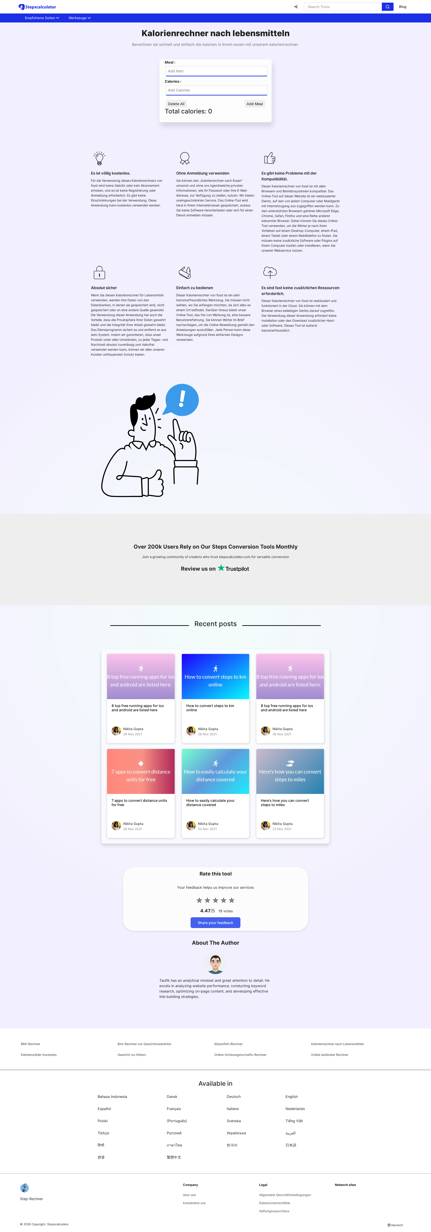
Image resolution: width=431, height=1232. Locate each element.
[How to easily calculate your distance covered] (215, 771)
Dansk (172, 1096)
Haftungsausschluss (274, 1211)
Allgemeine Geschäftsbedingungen (285, 1195)
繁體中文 (174, 1157)
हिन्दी (101, 1145)
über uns (189, 1195)
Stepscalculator (58, 1224)
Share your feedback (215, 922)
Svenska (234, 1121)
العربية (290, 1133)
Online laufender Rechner (329, 1055)
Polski (103, 1121)
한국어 (232, 1145)
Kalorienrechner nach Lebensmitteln (337, 1044)
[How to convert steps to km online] (215, 676)
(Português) (177, 1121)
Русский (174, 1133)
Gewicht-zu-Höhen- (132, 1055)
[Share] (295, 6)
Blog (402, 6)
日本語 (291, 1145)
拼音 (101, 1157)
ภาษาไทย (174, 1145)
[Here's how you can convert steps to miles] (290, 771)
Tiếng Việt (294, 1121)
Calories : (173, 81)
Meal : (170, 62)
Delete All (176, 104)
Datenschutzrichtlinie (274, 1203)
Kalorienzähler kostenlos (39, 1055)
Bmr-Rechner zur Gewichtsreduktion (144, 1044)
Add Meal (255, 104)
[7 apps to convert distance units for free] (141, 771)
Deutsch (234, 1096)
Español (104, 1108)
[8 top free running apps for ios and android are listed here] (141, 676)
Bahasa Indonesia (112, 1096)
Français (174, 1108)
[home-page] (37, 7)
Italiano (233, 1108)
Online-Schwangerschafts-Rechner (240, 1055)
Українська (236, 1133)
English (292, 1096)
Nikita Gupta (133, 729)
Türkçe (103, 1133)
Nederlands (295, 1108)
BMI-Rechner (30, 1044)
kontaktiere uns (194, 1203)
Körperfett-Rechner (228, 1044)
